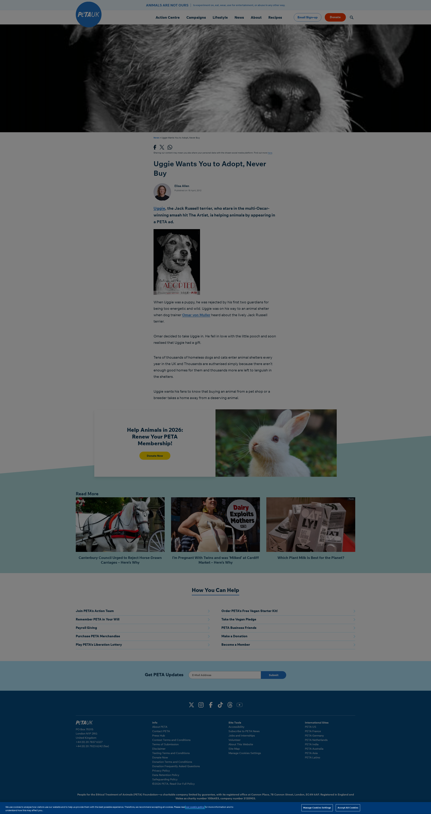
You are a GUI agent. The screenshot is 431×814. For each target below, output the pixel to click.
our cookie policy (195, 807)
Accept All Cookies (348, 807)
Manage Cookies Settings (317, 807)
